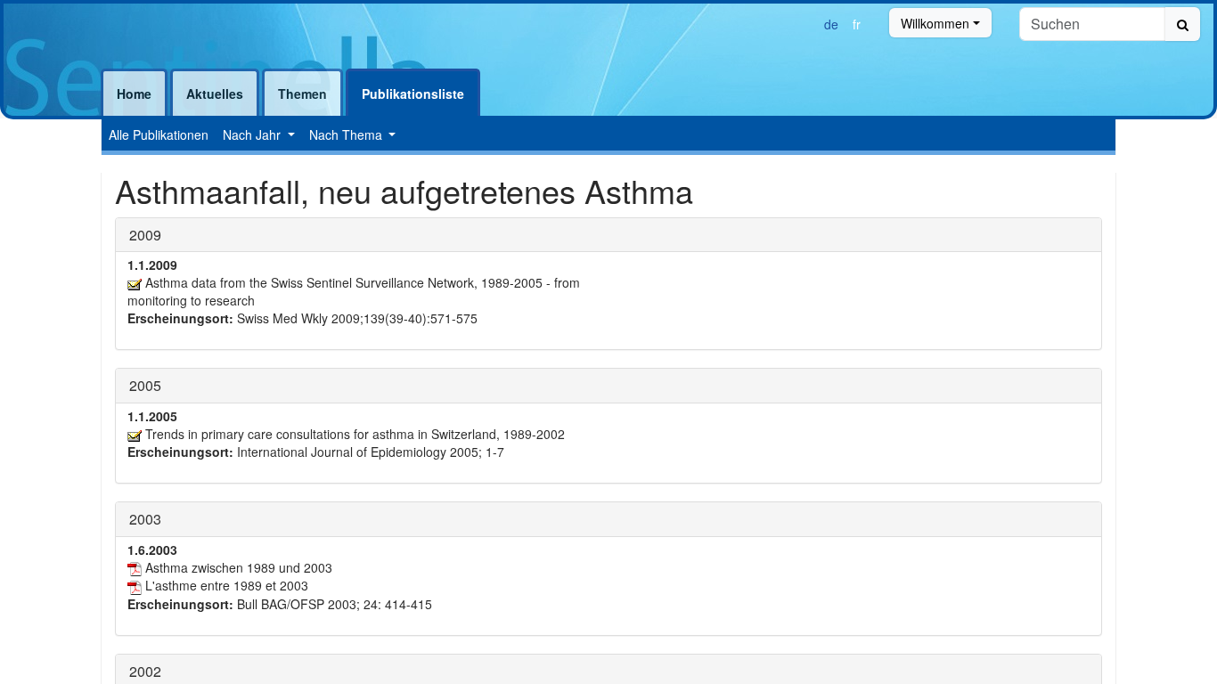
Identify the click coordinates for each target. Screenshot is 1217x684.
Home (134, 93)
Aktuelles (214, 93)
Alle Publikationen (158, 134)
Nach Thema (347, 134)
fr (857, 24)
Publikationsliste (413, 93)
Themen (302, 93)
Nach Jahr (253, 134)
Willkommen (935, 23)
